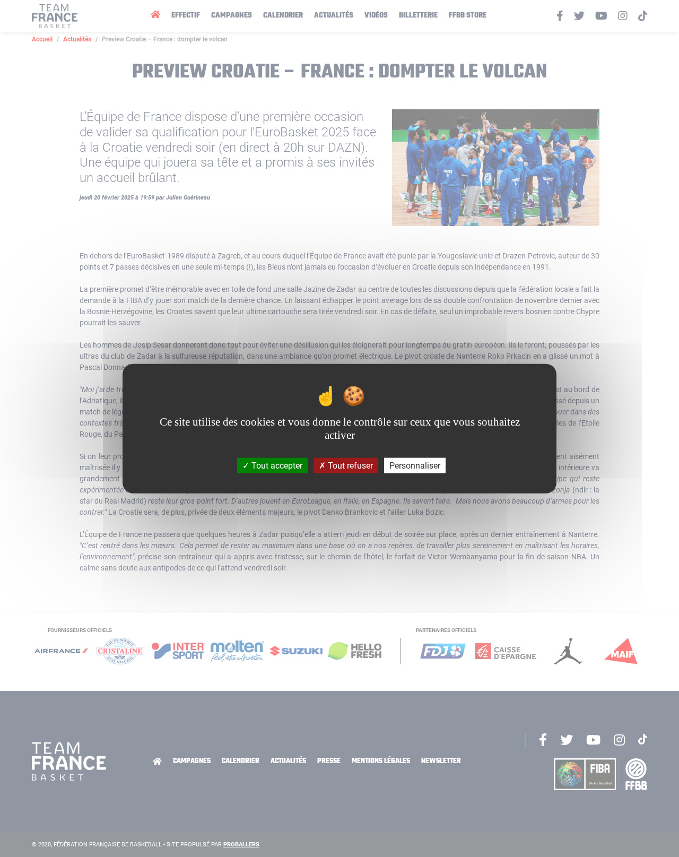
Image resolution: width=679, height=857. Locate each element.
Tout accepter (275, 466)
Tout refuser (349, 466)
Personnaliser (414, 466)
